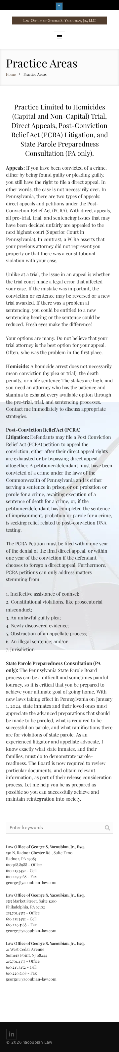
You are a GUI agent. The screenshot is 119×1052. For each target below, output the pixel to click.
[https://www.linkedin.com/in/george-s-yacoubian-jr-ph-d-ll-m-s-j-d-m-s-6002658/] (11, 1034)
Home (11, 74)
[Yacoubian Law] (59, 20)
